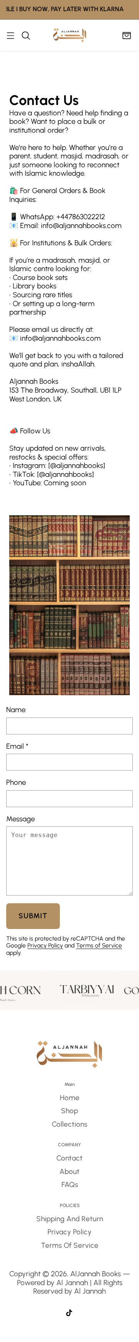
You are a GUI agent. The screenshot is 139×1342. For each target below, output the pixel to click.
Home (70, 1097)
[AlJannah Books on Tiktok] (69, 1314)
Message (20, 819)
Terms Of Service (69, 1245)
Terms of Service (99, 945)
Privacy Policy (45, 945)
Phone (16, 782)
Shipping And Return (69, 1218)
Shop (69, 1110)
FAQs (69, 1184)
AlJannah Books (95, 1273)
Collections (69, 1124)
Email (17, 746)
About (69, 1171)
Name (15, 710)
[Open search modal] (26, 35)
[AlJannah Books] (69, 35)
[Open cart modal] (126, 35)
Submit (33, 915)
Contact (69, 1158)
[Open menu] (10, 35)
